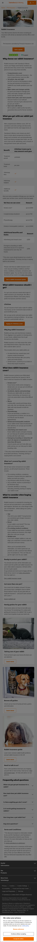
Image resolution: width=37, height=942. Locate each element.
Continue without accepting (18, 934)
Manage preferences (18, 929)
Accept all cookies (18, 938)
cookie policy (25, 925)
